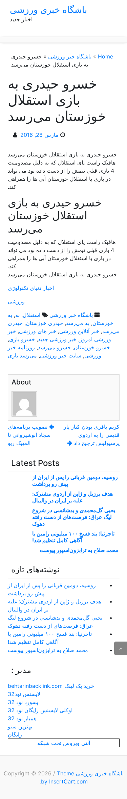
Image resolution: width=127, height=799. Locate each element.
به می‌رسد (77, 323)
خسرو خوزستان (92, 347)
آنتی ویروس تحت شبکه (63, 743)
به (17, 314)
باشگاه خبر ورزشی (69, 56)
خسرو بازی (22, 339)
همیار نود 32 (22, 718)
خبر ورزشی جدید (57, 339)
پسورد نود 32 (23, 702)
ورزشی (16, 301)
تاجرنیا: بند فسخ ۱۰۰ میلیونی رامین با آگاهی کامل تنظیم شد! (73, 537)
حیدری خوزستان (44, 323)
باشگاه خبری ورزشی (48, 9)
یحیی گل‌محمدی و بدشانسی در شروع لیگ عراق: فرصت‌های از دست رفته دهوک (73, 517)
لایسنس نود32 (24, 694)
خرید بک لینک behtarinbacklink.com (51, 685)
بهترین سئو (20, 726)
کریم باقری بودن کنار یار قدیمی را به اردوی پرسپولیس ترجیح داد (92, 434)
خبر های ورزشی (37, 331)
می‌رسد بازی (22, 355)
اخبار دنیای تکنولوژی (31, 287)
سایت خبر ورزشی (60, 355)
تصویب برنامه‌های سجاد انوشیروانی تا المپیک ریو (29, 434)
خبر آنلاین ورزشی (79, 331)
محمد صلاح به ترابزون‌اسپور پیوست (79, 550)
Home (105, 56)
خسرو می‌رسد (54, 347)
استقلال (31, 314)
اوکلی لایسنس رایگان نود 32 (40, 710)
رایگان (15, 734)
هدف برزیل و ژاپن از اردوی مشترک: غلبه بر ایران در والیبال (72, 497)
